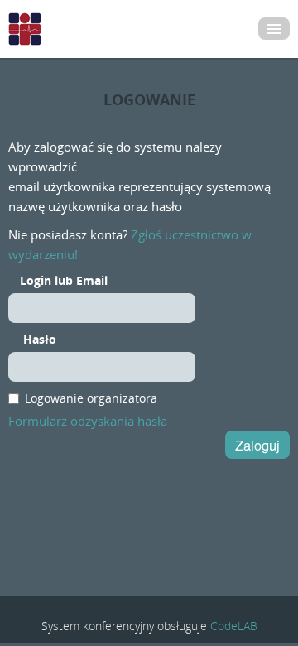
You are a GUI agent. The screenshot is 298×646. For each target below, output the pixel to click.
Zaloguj (257, 445)
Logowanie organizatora (91, 398)
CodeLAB (233, 626)
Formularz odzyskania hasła (87, 420)
